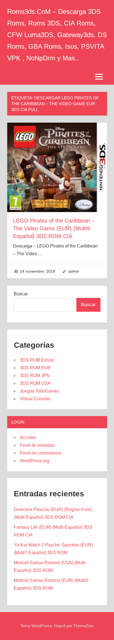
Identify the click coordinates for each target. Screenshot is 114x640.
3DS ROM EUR (35, 367)
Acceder (28, 437)
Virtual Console (35, 398)
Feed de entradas (37, 445)
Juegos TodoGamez (39, 391)
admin (73, 271)
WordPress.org (34, 460)
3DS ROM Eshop (37, 360)
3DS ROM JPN (35, 375)
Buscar (21, 293)
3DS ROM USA (35, 383)
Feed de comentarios (40, 453)
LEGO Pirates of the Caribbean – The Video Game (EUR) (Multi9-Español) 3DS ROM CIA (54, 228)
